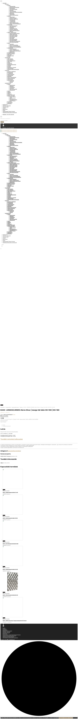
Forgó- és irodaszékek (14, 45)
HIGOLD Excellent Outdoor (15, 33)
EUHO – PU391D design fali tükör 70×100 (10, 518)
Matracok (11, 31)
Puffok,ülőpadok (10, 68)
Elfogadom (61, 717)
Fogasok (11, 82)
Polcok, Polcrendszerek (14, 22)
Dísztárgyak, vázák (11, 95)
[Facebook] (1, 418)
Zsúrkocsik (12, 81)
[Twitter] (2, 418)
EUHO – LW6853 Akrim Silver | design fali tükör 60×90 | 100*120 (14, 620)
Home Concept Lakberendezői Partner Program (12, 634)
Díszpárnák (9, 103)
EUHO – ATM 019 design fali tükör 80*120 (10, 595)
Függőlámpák (12, 87)
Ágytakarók (9, 101)
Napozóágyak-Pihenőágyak (15, 41)
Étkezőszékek (12, 8)
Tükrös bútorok (10, 79)
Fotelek (8, 62)
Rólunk (4, 110)
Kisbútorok (7, 70)
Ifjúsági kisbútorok (13, 48)
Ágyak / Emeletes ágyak (14, 49)
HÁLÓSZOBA (9, 24)
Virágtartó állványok (11, 78)
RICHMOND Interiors (11, 52)
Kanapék (9, 66)
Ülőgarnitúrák (7, 57)
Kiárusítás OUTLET (6, 632)
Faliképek (9, 222)
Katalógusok (5, 104)
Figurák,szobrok (13, 96)
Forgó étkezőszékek (13, 9)
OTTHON (7, 4)
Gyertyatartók (10, 102)
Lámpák (8, 84)
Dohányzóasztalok (13, 17)
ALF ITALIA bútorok (11, 53)
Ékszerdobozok (12, 100)
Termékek (4, 3)
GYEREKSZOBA (10, 47)
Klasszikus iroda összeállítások (15, 46)
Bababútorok (12, 51)
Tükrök (8, 91)
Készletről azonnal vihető (7, 630)
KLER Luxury (9, 61)
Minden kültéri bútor (13, 34)
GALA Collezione (10, 59)
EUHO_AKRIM (29, 419)
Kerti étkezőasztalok (13, 39)
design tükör (22, 419)
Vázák (11, 97)
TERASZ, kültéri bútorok (11, 32)
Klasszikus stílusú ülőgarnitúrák (13, 69)
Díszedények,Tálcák (13, 99)
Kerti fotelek (12, 38)
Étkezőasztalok (12, 6)
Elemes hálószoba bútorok (14, 30)
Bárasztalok (12, 13)
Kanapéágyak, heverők (11, 67)
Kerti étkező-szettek (13, 36)
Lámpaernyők (12, 90)
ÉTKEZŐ (8, 5)
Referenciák (5, 109)
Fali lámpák (12, 88)
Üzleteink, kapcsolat (7, 105)
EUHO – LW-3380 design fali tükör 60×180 (10, 543)
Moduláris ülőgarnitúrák (11, 64)
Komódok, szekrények (14, 18)
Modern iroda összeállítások (15, 176)
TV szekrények (12, 20)
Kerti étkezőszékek (13, 40)
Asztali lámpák (12, 85)
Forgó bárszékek (13, 11)
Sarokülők (9, 65)
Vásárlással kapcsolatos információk (10, 112)
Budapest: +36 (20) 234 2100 (8, 114)
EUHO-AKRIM (35, 419)
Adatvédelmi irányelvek (68, 717)
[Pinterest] (3, 418)
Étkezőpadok (12, 14)
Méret (2, 414)
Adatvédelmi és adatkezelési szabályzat (10, 637)
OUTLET (8, 56)
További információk (7, 426)
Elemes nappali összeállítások (15, 23)
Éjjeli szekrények (13, 26)
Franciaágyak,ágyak (13, 25)
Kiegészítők (8, 407)
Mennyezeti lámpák (13, 89)
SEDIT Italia (9, 54)
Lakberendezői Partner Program (9, 111)
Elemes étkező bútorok (14, 15)
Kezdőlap (2, 407)
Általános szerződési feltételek (8, 636)
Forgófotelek (9, 63)
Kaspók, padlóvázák (11, 94)
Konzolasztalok (12, 19)
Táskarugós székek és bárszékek (16, 12)
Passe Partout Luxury (11, 60)
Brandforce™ (12, 639)
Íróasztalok (12, 44)
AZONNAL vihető (10, 55)
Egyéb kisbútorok (10, 80)
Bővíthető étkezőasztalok (14, 7)
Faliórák (8, 92)
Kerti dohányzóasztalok (14, 42)
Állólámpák (12, 86)
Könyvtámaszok (13, 98)
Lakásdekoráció (8, 83)
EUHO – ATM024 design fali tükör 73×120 (10, 492)
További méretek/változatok (11, 439)
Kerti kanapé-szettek (13, 35)
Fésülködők (12, 27)
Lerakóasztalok (12, 21)
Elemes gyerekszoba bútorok (15, 50)
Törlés (14, 414)
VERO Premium (10, 58)
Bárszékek (12, 10)
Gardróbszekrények (13, 28)
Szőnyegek (9, 93)
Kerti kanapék (12, 37)
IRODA (8, 43)
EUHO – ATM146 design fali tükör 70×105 (10, 569)
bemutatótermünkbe (14, 451)
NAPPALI (9, 16)
